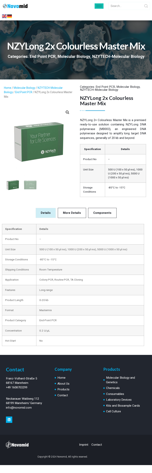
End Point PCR (43, 56)
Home (7, 88)
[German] (9, 16)
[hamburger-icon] (99, 6)
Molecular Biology (74, 56)
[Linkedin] (9, 420)
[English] (4, 16)
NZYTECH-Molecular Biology (118, 56)
